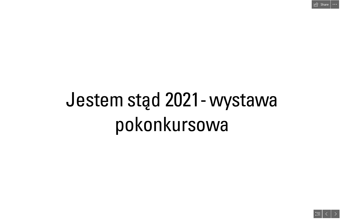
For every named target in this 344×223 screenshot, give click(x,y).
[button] (321, 4)
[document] (172, 111)
